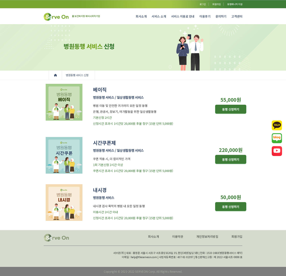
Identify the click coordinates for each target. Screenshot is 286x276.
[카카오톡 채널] (277, 125)
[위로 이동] (279, 265)
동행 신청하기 (230, 109)
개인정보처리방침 (207, 236)
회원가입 (216, 4)
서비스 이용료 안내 (182, 16)
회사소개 (141, 16)
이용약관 (177, 236)
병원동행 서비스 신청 (77, 75)
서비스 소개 (159, 16)
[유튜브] (277, 151)
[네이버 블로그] (277, 138)
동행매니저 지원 (234, 4)
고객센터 (236, 16)
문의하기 (220, 16)
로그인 (203, 4)
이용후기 (204, 16)
